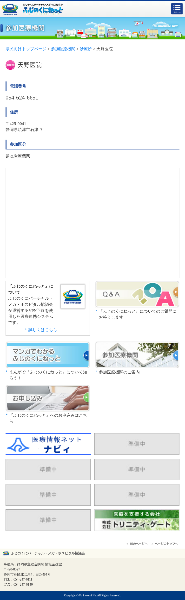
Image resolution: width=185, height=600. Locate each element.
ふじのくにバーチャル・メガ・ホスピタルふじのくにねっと (33, 9)
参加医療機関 (137, 355)
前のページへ (137, 543)
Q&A (137, 294)
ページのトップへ (165, 543)
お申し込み (48, 398)
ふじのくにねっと (73, 296)
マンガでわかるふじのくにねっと (48, 355)
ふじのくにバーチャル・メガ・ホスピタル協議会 (48, 553)
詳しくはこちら (42, 330)
